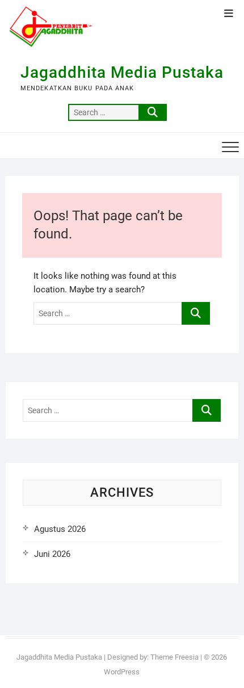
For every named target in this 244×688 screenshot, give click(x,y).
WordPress (122, 672)
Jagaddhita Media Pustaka (122, 72)
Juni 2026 (52, 554)
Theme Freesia (174, 657)
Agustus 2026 (60, 529)
